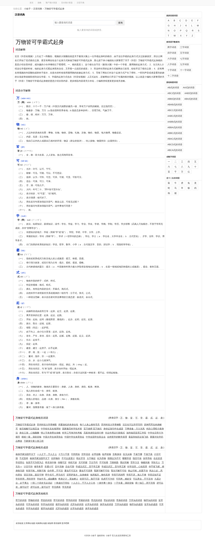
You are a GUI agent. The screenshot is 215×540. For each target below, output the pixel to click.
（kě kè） (22, 161)
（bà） (21, 250)
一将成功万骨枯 (61, 483)
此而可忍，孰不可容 (90, 479)
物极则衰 (145, 462)
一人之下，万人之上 (47, 454)
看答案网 (57, 523)
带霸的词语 (84, 500)
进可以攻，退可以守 (40, 487)
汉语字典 (80, 3)
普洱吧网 (65, 523)
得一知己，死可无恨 (145, 483)
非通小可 (49, 466)
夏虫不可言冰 (71, 470)
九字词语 (184, 64)
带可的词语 (58, 500)
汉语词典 (37, 8)
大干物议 (91, 458)
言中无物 (59, 466)
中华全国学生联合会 (96, 437)
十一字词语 (185, 70)
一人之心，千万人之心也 (83, 483)
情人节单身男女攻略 (51, 432)
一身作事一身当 (104, 483)
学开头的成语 (32, 508)
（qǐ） (21, 303)
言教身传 (117, 454)
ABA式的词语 (190, 99)
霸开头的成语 (47, 508)
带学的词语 (71, 500)
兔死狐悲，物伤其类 (100, 474)
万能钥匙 (114, 462)
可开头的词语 (32, 504)
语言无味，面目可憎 (34, 474)
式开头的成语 (62, 508)
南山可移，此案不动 (138, 470)
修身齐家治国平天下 (25, 454)
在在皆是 (157, 458)
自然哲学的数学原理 (117, 437)
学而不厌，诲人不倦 (136, 474)
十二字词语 (172, 75)
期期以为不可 (114, 458)
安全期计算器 (67, 3)
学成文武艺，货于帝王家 (88, 466)
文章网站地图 (30, 523)
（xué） (22, 216)
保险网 (50, 523)
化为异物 (101, 458)
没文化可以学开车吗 (132, 424)
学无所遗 (66, 487)
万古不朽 (93, 462)
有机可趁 (72, 462)
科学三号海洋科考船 (72, 432)
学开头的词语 (47, 504)
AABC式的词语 (174, 116)
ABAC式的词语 (174, 139)
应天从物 (127, 454)
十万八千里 (63, 454)
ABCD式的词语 (174, 144)
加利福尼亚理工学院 (136, 432)
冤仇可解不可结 (118, 470)
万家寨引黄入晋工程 (34, 441)
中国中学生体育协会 (74, 437)
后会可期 (69, 466)
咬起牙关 (80, 458)
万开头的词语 (135, 500)
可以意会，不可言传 (143, 479)
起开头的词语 (91, 504)
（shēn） (22, 378)
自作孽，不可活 (55, 470)
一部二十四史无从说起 (41, 483)
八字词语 (171, 64)
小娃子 (27, 8)
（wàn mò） (24, 98)
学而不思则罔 (118, 474)
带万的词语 (21, 500)
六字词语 (171, 58)
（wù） (21, 124)
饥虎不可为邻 (107, 479)
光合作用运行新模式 (115, 432)
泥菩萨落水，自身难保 (78, 474)
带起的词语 (109, 500)
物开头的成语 (136, 504)
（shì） (21, 272)
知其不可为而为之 (35, 462)
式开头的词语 (77, 504)
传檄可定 (62, 462)
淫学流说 (85, 454)
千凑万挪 (137, 454)
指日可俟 (137, 458)
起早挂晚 (96, 454)
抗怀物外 (55, 458)
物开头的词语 (150, 500)
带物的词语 (33, 500)
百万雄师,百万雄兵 (93, 428)
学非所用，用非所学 (25, 479)
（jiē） (21, 147)
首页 (31, 3)
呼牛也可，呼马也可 (55, 474)
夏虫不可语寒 (85, 470)
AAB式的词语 (191, 93)
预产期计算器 (51, 3)
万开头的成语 (121, 504)
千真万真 (148, 454)
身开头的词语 (106, 504)
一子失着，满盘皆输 (124, 483)
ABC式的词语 (174, 93)
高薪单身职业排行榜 (93, 432)
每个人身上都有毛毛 (90, 424)
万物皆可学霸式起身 (54, 8)
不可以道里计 (68, 458)
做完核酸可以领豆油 (29, 428)
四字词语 (171, 53)
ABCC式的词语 (174, 110)
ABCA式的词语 (174, 150)
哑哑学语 (126, 458)
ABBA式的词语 (174, 127)
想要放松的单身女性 (68, 424)
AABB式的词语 (174, 121)
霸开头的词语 (62, 504)
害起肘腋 (124, 462)
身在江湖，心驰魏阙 (29, 432)
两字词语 (171, 47)
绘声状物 (106, 454)
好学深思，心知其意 (137, 466)
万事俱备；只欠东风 (135, 428)
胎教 (39, 3)
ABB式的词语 (174, 99)
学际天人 (155, 462)
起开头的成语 (77, 508)
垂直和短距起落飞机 (138, 437)
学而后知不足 (154, 474)
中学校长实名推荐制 (51, 428)
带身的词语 (121, 500)
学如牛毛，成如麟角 (47, 479)
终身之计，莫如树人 (68, 479)
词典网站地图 (41, 523)
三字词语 (184, 47)
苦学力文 (134, 462)
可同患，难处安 (123, 479)
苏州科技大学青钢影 (47, 424)
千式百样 (23, 458)
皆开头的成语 (151, 504)
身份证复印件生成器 (113, 428)
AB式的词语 (173, 87)
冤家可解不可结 (101, 470)
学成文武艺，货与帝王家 (114, 466)
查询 (120, 22)
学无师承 (56, 487)
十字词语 (171, 70)
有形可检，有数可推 (36, 470)
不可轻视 (103, 462)
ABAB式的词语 (174, 104)
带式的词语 (96, 500)
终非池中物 (50, 462)
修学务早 (38, 466)
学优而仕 (20, 462)
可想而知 (75, 454)
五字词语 (184, 53)
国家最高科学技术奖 (72, 428)
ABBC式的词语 (174, 133)
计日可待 (28, 466)
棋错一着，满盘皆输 (31, 437)
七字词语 (184, 58)
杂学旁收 (147, 458)
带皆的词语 (46, 500)
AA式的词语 (189, 87)
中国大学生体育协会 (53, 437)
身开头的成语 (91, 508)
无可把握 (83, 462)
